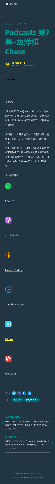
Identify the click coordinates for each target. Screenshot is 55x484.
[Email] (29, 393)
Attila (41, 477)
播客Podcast (32, 399)
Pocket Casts (12, 373)
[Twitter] (14, 393)
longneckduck (18, 63)
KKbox (9, 339)
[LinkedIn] (24, 393)
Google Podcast (14, 270)
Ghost (28, 477)
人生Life (17, 399)
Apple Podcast (13, 235)
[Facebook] (19, 393)
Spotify (9, 201)
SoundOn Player (15, 304)
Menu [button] (13, 4)
